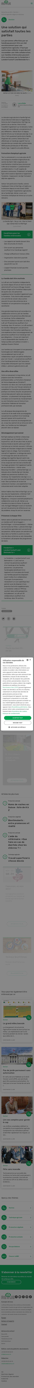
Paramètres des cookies (19, 711)
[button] (17, 727)
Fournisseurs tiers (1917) (10, 687)
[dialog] (17, 694)
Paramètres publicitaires (19, 707)
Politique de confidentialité (11, 713)
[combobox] (27, 660)
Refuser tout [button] (17, 723)
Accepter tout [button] (18, 718)
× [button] (30, 660)
